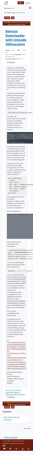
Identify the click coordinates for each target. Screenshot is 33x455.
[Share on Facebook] (18, 50)
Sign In (21, 3)
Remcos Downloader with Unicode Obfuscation (15, 37)
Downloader (9, 392)
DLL (14, 390)
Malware (17, 392)
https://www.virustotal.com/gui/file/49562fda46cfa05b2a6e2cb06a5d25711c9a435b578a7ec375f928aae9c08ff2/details (16, 346)
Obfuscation (9, 394)
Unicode (18, 390)
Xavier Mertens (11, 59)
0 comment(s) (11, 62)
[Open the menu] (30, 8)
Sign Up (28, 3)
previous (7, 18)
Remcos (22, 394)
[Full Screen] (13, 50)
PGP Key (9, 383)
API (18, 443)
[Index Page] (5, 2)
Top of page (26, 428)
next (12, 18)
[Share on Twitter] (24, 50)
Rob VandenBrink (20, 12)
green (12, 8)
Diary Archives (10, 437)
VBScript (17, 394)
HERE (8, 22)
